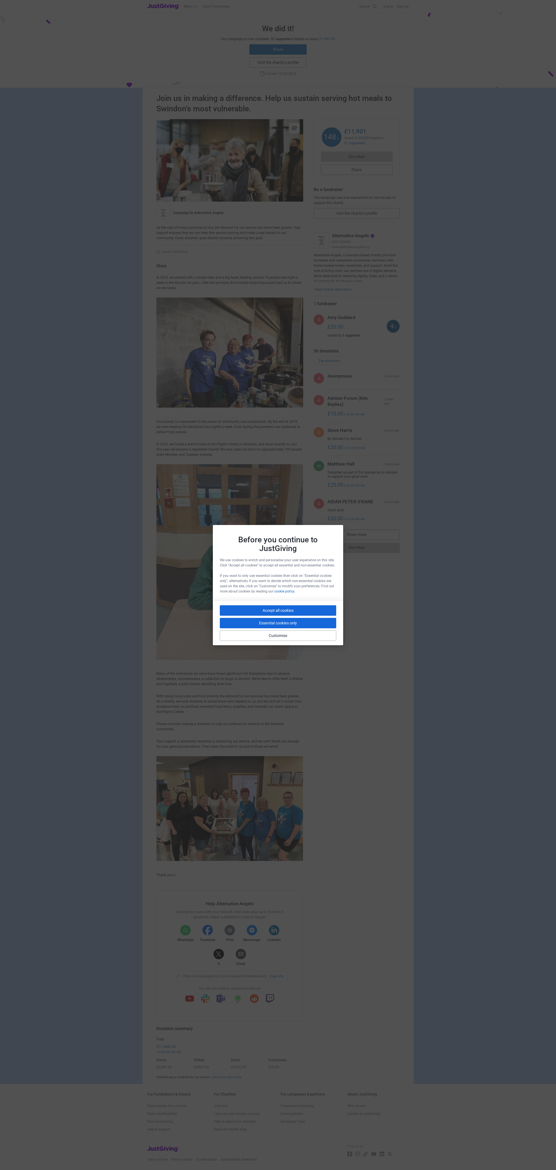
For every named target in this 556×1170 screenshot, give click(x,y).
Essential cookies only (278, 623)
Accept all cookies (278, 610)
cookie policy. (284, 591)
